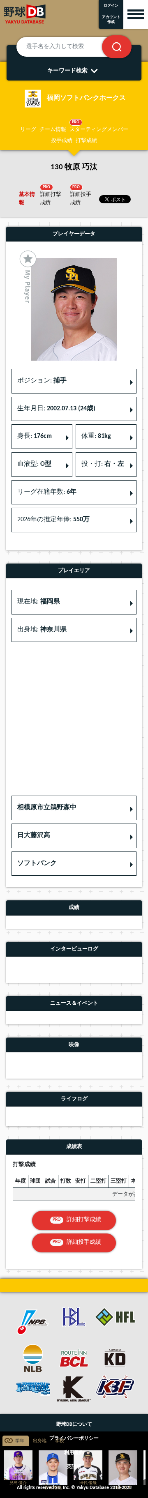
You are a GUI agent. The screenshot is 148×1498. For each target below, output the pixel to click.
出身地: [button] (42, 629)
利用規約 (74, 1452)
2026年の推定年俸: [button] (53, 519)
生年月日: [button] (56, 408)
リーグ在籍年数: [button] (46, 492)
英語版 (74, 1466)
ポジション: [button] (42, 380)
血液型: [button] (34, 464)
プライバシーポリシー (74, 1438)
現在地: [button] (38, 601)
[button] (74, 808)
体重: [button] (96, 436)
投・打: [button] (102, 464)
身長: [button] (34, 436)
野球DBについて (74, 1424)
